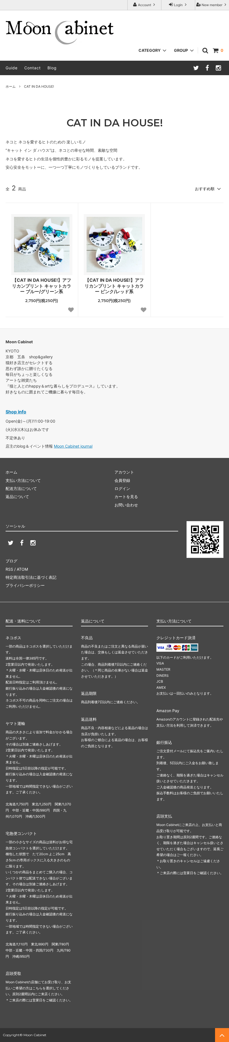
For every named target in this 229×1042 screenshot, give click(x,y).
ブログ (11, 560)
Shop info (16, 412)
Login (178, 5)
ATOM (22, 569)
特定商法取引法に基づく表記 (31, 577)
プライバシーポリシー (25, 585)
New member (212, 5)
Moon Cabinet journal (73, 446)
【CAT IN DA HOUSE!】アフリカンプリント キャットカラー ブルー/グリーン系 (41, 286)
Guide (12, 67)
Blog (52, 67)
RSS (9, 569)
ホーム (11, 86)
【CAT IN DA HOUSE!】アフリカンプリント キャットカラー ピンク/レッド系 (114, 286)
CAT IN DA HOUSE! (39, 86)
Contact (32, 67)
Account (144, 5)
